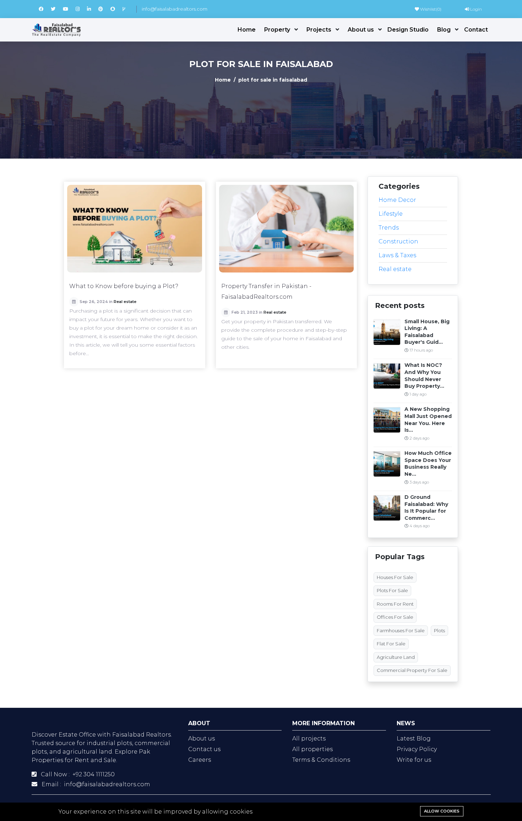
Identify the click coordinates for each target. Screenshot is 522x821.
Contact (476, 29)
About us (361, 29)
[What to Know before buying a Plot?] (134, 229)
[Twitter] (57, 9)
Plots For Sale (392, 590)
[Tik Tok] (127, 9)
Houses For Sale (395, 577)
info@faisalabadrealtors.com (174, 9)
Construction (398, 241)
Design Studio (408, 29)
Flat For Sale (391, 643)
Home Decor (397, 200)
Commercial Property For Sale (412, 670)
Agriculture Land (396, 657)
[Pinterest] (104, 9)
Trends (389, 227)
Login (475, 9)
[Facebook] (45, 9)
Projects (318, 29)
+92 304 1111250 (93, 774)
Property (277, 29)
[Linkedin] (92, 9)
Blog (444, 29)
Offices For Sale (395, 617)
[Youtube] (69, 9)
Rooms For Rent (395, 604)
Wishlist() (430, 9)
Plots (439, 630)
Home (247, 29)
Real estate (125, 301)
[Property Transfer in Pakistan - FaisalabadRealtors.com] (286, 229)
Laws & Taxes (397, 255)
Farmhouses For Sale (401, 630)
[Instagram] (81, 9)
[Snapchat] (116, 9)
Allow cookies (442, 811)
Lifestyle (391, 213)
